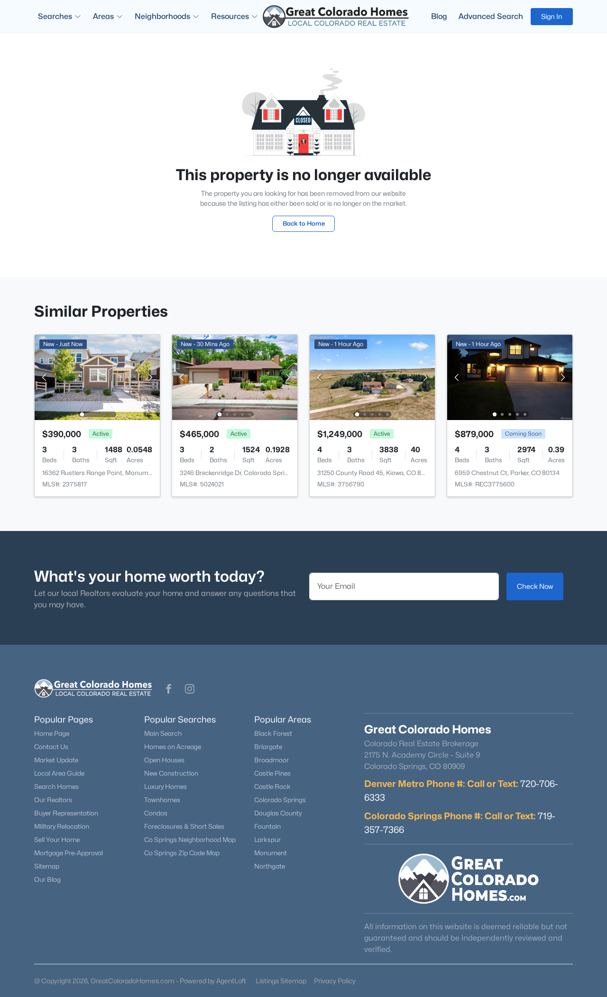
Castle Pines (272, 773)
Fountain (267, 826)
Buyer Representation (66, 813)
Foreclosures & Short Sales (184, 826)
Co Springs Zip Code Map (182, 853)
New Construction (171, 773)
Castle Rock (272, 786)
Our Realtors (53, 800)
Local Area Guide (59, 773)
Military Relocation (61, 826)
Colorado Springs (280, 800)
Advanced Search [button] (491, 16)
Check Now (535, 586)
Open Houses (164, 760)
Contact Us (51, 746)
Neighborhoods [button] (162, 16)
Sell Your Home (57, 839)
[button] (169, 689)
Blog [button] (439, 16)
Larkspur (267, 839)
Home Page (51, 733)
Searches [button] (55, 16)
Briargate (268, 746)
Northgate (269, 866)
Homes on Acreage (172, 746)
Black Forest (273, 733)
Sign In (551, 16)
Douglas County (278, 813)
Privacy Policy (335, 981)
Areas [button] (103, 16)
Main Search (163, 733)
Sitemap (46, 866)
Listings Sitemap (281, 981)
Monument (270, 853)
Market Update (56, 760)
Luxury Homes (165, 786)
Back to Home (304, 223)
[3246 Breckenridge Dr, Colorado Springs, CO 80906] (234, 376)
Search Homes (56, 786)
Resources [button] (230, 16)
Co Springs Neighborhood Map (190, 839)
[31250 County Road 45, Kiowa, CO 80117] (372, 376)
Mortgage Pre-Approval (68, 853)
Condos (155, 813)
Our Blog (47, 879)
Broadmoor (271, 760)
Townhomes (162, 800)
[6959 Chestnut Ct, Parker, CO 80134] (509, 376)
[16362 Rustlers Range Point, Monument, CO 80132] (97, 376)
